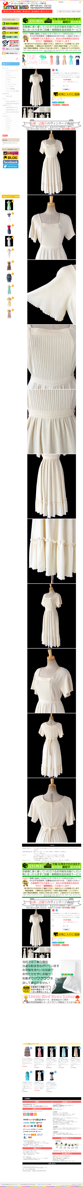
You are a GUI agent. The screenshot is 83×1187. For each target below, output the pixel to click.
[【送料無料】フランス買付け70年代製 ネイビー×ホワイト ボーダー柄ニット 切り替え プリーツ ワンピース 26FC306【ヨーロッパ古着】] (9, 221)
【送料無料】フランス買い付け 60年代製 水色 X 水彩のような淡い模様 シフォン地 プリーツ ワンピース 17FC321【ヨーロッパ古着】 (64, 1062)
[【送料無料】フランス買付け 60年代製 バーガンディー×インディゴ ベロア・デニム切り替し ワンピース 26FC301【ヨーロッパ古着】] (9, 233)
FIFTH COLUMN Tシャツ (12, 101)
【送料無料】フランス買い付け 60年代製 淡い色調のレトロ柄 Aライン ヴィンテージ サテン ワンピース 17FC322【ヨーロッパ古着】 (76, 1062)
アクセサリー (6, 116)
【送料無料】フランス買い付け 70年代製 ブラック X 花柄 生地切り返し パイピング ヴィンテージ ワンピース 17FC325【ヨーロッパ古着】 (51, 1086)
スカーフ (8, 125)
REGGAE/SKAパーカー (12, 109)
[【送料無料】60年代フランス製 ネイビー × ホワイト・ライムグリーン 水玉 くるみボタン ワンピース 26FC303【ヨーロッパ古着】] (9, 281)
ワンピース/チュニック (12, 70)
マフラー (8, 123)
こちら (53, 861)
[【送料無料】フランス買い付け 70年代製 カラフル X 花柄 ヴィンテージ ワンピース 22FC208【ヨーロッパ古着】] (9, 318)
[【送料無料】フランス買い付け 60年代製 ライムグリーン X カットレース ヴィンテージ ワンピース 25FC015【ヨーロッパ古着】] (9, 209)
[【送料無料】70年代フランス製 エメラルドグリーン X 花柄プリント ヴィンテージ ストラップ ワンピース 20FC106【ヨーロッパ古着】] (9, 293)
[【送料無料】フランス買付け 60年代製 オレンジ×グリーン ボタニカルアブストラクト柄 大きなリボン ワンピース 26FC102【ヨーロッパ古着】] (9, 269)
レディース (6, 68)
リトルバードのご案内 (45, 1184)
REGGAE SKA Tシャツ (12, 107)
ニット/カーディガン (11, 84)
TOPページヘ (8, 11)
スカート (8, 72)
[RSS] (5, 135)
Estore (79, 1184)
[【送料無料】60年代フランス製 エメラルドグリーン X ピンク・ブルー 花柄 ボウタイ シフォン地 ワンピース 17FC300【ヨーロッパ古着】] (27, 1080)
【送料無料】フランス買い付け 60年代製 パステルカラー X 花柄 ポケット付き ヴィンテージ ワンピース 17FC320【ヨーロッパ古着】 (51, 1062)
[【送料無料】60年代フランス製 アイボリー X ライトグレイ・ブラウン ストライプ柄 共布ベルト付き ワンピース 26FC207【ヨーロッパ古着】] (9, 245)
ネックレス (9, 121)
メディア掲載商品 (10, 88)
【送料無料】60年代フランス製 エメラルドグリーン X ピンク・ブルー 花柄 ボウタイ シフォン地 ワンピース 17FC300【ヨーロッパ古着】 (27, 1086)
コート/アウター (10, 86)
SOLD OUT (25, 67)
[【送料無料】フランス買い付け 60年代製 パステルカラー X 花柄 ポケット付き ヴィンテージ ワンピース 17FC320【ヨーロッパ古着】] (52, 1056)
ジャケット (9, 75)
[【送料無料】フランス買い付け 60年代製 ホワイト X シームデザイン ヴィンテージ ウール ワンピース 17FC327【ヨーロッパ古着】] (39, 1080)
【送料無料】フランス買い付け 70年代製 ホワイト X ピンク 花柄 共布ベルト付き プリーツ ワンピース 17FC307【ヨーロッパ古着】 (39, 1062)
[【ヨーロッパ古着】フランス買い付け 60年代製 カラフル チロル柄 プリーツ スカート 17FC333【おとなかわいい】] (27, 1056)
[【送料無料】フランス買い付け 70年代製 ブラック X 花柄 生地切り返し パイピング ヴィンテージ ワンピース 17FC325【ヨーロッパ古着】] (52, 1080)
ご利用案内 (18, 11)
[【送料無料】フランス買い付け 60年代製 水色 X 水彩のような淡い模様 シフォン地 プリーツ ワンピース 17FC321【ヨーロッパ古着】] (64, 1056)
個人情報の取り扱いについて (10, 1184)
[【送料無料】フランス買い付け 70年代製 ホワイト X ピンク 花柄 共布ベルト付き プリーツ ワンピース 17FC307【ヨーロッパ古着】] (39, 1056)
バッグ (8, 130)
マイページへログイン (66, 11)
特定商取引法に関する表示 (28, 1184)
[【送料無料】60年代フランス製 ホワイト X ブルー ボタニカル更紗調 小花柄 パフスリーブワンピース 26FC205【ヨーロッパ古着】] (9, 257)
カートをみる (77, 11)
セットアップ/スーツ (11, 77)
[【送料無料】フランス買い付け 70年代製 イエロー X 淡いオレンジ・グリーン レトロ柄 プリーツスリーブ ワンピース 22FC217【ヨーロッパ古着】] (9, 305)
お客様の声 (36, 11)
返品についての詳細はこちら (59, 97)
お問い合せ (27, 11)
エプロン (8, 127)
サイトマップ (46, 11)
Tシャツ (5, 98)
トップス (8, 82)
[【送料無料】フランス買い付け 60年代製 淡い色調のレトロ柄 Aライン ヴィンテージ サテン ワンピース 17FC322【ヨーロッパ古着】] (76, 1056)
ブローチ (8, 118)
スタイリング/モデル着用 (12, 91)
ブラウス (8, 79)
